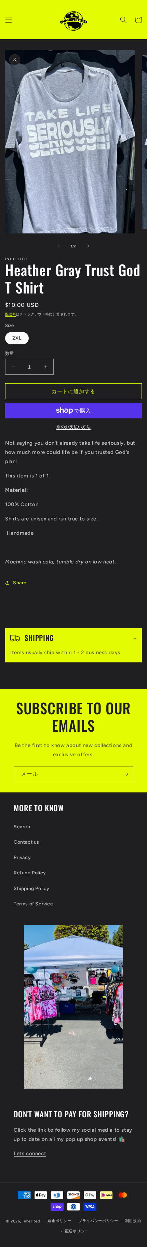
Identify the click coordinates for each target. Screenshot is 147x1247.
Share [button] (20, 583)
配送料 (10, 314)
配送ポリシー (77, 1231)
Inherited (31, 1221)
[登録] (125, 774)
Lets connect (30, 1153)
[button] (8, 19)
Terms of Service (33, 904)
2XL (17, 338)
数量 (9, 353)
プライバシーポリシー (98, 1221)
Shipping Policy (32, 888)
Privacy (22, 857)
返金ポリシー (59, 1221)
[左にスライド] (58, 246)
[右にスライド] (88, 246)
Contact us (26, 842)
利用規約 (133, 1221)
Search (22, 827)
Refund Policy (30, 873)
